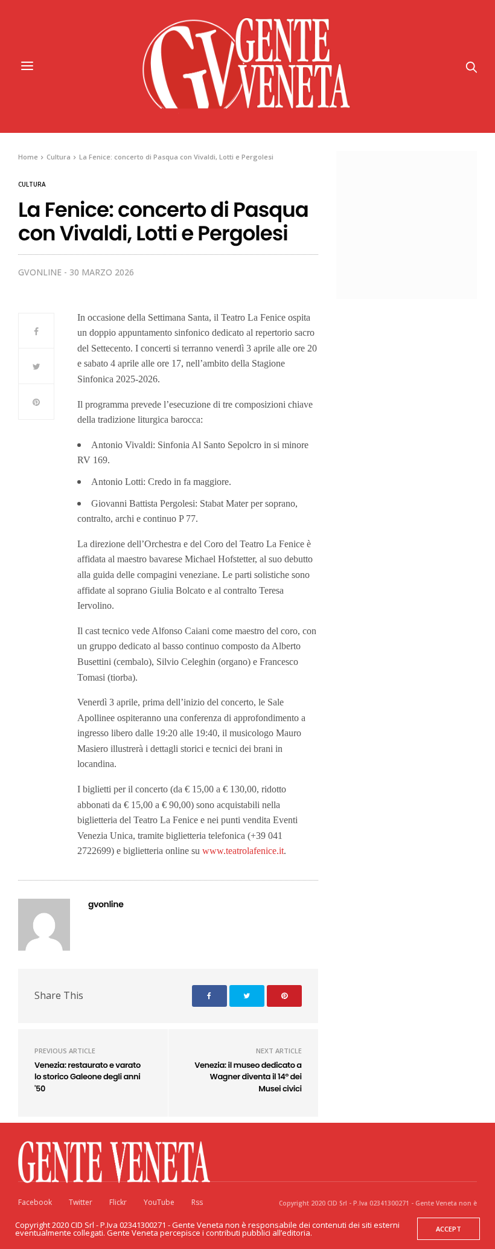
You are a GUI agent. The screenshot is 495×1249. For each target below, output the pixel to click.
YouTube (159, 1202)
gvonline (40, 272)
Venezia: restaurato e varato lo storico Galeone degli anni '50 (87, 1076)
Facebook (35, 1202)
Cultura (32, 184)
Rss (197, 1202)
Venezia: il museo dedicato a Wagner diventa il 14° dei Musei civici (248, 1076)
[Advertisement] (421, 223)
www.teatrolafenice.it (243, 851)
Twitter (80, 1202)
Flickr (118, 1202)
